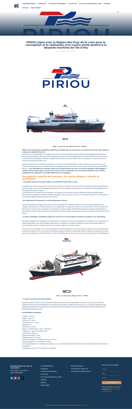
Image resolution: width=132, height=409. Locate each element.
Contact (25, 8)
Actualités (72, 3)
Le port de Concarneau (57, 3)
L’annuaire (42, 3)
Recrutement (36, 8)
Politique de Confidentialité (81, 371)
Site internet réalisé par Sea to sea (77, 405)
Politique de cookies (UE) (79, 369)
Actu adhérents (71, 51)
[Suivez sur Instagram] (15, 378)
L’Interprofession (29, 3)
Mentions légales (77, 366)
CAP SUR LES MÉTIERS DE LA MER (90, 3)
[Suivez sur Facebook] (18, 378)
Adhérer (107, 3)
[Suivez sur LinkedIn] (11, 378)
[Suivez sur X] (22, 378)
